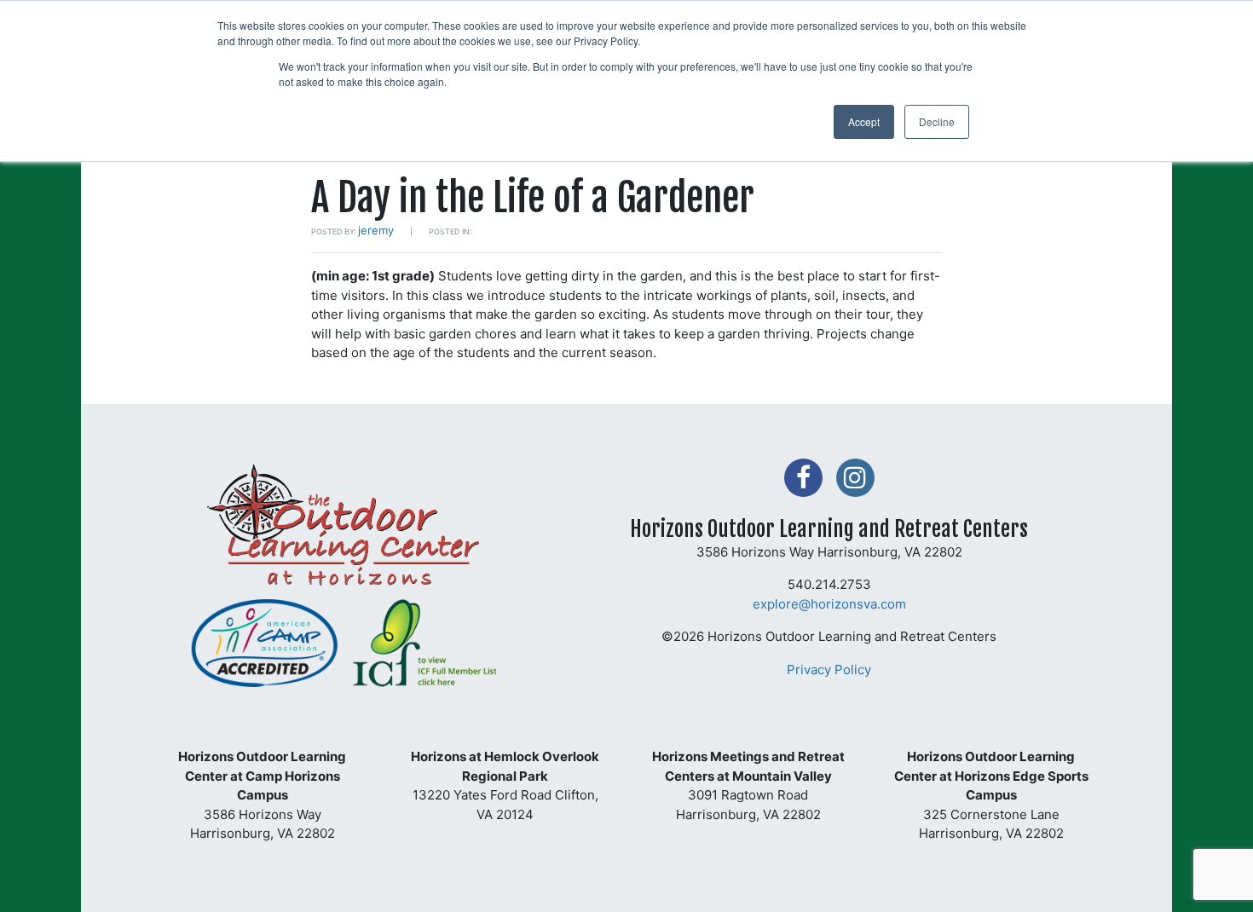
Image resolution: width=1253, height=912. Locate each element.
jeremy (376, 230)
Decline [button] (937, 121)
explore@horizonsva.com (829, 604)
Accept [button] (864, 121)
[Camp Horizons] (343, 530)
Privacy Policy (829, 669)
